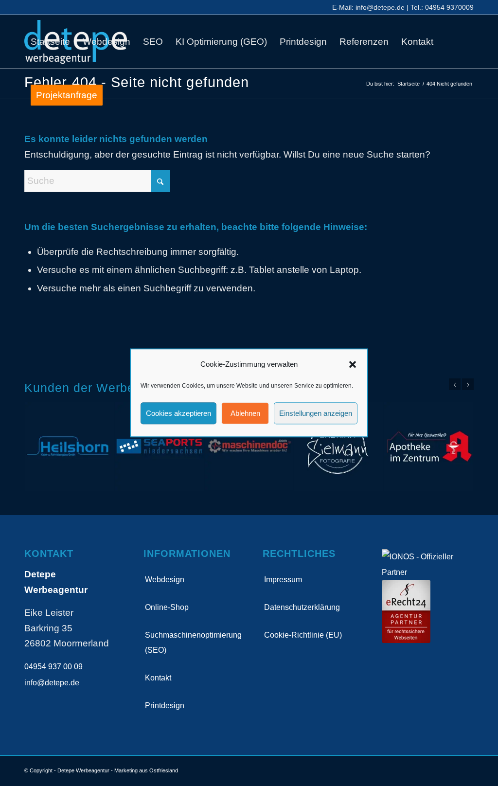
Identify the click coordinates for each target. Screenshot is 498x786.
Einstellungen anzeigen (315, 413)
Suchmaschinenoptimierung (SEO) (190, 642)
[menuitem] (50, 42)
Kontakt (158, 678)
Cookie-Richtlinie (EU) (303, 635)
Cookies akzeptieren (178, 413)
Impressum (283, 579)
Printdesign (164, 705)
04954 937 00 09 (53, 666)
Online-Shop (167, 607)
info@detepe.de (380, 7)
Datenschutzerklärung (302, 607)
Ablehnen (245, 413)
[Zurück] (455, 384)
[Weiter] (468, 384)
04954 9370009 (449, 7)
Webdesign (164, 579)
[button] (352, 364)
